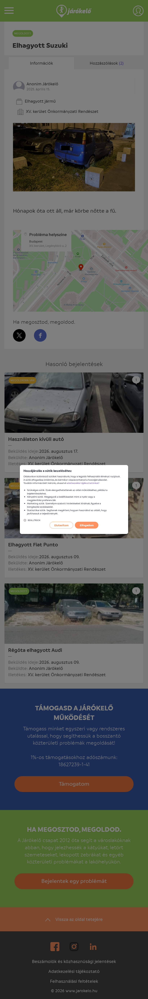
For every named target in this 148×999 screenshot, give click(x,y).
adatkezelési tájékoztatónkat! (83, 482)
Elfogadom (87, 525)
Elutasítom (61, 525)
